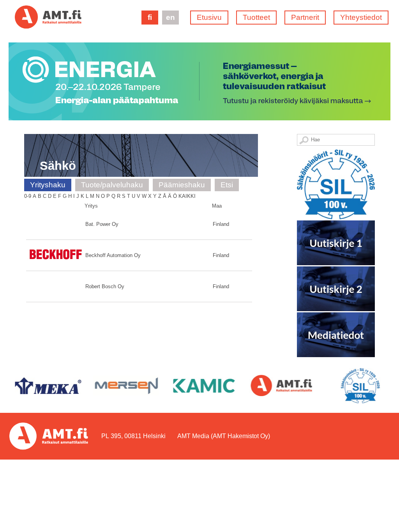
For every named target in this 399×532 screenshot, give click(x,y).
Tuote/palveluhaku (112, 185)
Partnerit (305, 17)
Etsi (227, 185)
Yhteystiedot (361, 17)
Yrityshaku (47, 185)
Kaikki (187, 196)
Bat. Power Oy (101, 224)
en (170, 17)
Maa (217, 206)
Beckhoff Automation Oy (113, 255)
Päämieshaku (182, 185)
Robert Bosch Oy (104, 286)
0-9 (27, 196)
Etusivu (209, 17)
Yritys (91, 206)
